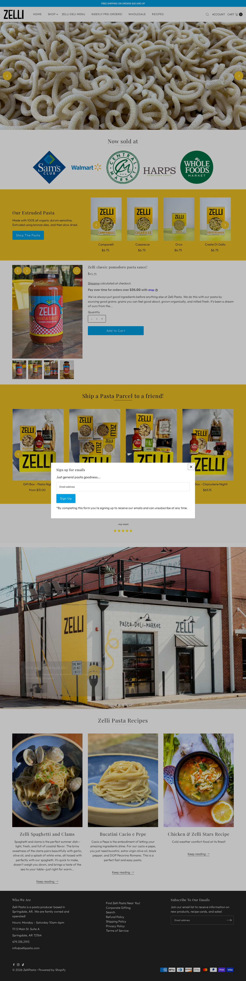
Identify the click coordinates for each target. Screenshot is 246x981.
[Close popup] (191, 467)
